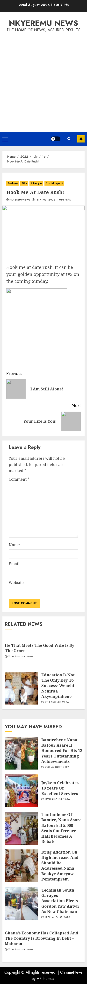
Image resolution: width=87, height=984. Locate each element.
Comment (19, 479)
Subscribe (81, 138)
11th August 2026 (20, 656)
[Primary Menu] (5, 139)
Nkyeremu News (43, 23)
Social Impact (54, 183)
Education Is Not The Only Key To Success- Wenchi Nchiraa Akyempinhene (58, 685)
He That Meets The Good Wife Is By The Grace (39, 648)
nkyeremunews (19, 199)
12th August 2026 (57, 917)
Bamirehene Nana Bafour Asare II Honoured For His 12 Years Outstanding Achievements (61, 750)
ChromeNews (71, 972)
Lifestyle (36, 183)
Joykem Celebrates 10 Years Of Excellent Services (60, 788)
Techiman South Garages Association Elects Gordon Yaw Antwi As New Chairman (60, 900)
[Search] (69, 138)
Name (14, 544)
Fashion (13, 183)
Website (16, 582)
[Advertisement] (43, 79)
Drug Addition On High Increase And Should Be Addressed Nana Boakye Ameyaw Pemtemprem (60, 865)
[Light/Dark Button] (55, 138)
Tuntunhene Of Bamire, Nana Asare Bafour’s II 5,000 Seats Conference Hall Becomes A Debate (61, 828)
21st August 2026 (57, 767)
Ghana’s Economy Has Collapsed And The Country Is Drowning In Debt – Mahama (41, 938)
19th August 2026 (57, 799)
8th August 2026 (57, 702)
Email (14, 563)
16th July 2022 (45, 199)
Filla (24, 183)
